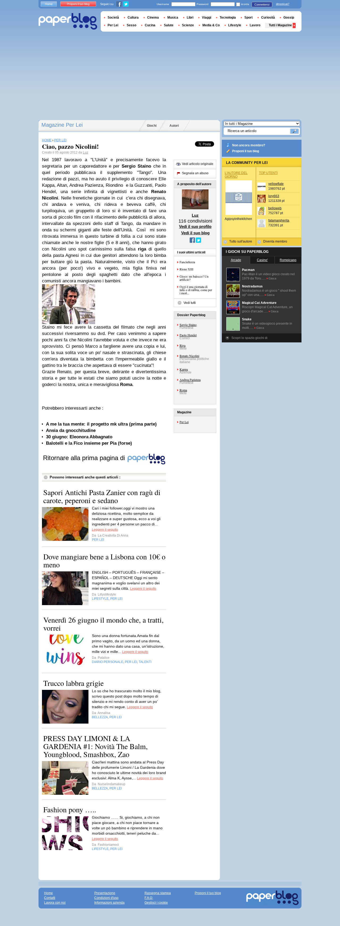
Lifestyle (234, 25)
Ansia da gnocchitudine (71, 430)
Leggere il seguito (105, 530)
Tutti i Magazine (280, 25)
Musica (172, 17)
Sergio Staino (188, 324)
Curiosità (268, 17)
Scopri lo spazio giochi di (249, 338)
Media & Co (211, 25)
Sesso (131, 25)
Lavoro (255, 25)
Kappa (184, 369)
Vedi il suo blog (195, 233)
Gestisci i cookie (156, 902)
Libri (190, 17)
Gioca (272, 278)
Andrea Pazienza (190, 379)
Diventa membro (275, 241)
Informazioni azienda (109, 902)
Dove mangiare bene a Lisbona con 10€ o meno (104, 560)
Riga (182, 345)
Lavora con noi (55, 902)
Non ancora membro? (248, 145)
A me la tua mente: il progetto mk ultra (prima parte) (101, 424)
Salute (168, 25)
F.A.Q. (148, 898)
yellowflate (276, 184)
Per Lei (184, 422)
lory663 (273, 196)
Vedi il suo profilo (195, 226)
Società (113, 17)
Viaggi (206, 17)
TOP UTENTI (268, 173)
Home (49, 4)
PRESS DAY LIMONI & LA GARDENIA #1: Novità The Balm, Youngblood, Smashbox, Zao (95, 746)
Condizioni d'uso (106, 898)
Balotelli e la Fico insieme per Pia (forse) (89, 443)
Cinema (153, 17)
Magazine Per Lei (62, 125)
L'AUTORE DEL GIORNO (236, 175)
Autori (174, 126)
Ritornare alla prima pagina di (85, 457)
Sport (248, 17)
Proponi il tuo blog (245, 151)
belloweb (275, 208)
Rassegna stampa (157, 893)
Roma (183, 390)
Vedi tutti (190, 303)
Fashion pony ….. (69, 809)
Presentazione (104, 893)
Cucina (150, 25)
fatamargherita (278, 220)
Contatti (49, 898)
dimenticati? (282, 4)
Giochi (151, 126)
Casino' (262, 260)
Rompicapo (288, 260)
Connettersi (261, 4)
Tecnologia (228, 17)
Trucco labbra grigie (73, 683)
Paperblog (68, 21)
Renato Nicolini (189, 356)
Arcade (236, 260)
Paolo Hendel (188, 335)
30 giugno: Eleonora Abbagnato (79, 436)
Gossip (288, 17)
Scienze (188, 25)
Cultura (133, 17)
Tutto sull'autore (240, 241)
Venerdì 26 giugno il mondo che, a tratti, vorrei (103, 624)
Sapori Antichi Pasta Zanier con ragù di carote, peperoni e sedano (101, 496)
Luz (85, 152)
